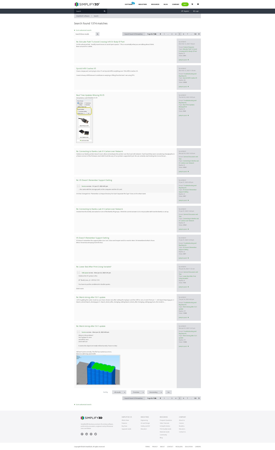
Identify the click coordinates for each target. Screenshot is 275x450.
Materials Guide (164, 432)
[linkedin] (86, 435)
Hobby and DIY (145, 426)
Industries (142, 4)
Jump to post (183, 60)
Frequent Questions (166, 420)
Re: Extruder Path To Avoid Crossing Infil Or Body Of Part (100, 42)
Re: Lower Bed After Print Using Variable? (93, 267)
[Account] (198, 4)
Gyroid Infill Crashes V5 (190, 78)
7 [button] (187, 34)
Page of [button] (151, 34)
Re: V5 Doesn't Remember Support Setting (94, 180)
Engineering (144, 420)
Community (163, 435)
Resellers (181, 426)
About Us (182, 420)
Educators (182, 429)
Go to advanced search (83, 30)
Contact (170, 447)
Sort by (105, 392)
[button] (160, 34)
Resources (155, 4)
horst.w (84, 186)
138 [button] (195, 34)
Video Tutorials (164, 423)
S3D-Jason (85, 273)
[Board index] (87, 4)
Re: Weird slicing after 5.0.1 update (90, 297)
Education (144, 429)
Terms (147, 447)
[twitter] (95, 435)
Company (175, 4)
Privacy (155, 447)
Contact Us (182, 432)
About (162, 447)
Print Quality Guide (165, 429)
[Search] (104, 11)
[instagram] (91, 435)
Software (129, 3)
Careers (181, 423)
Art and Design (145, 423)
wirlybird (183, 42)
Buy (185, 4)
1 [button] (164, 34)
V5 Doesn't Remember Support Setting (92, 238)
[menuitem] (196, 11)
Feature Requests (188, 47)
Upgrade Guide (126, 429)
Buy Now (124, 426)
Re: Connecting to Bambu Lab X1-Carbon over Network (99, 151)
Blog (166, 4)
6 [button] (183, 34)
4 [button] (175, 34)
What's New (125, 420)
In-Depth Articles (165, 426)
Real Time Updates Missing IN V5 (90, 95)
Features (124, 423)
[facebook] (82, 435)
